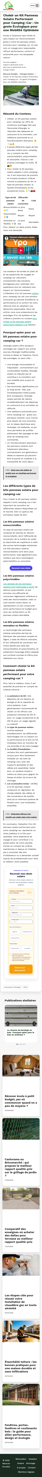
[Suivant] (34, 1023)
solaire (35, 293)
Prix (25, 987)
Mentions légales (26, 1472)
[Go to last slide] (7, 1023)
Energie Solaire (9, 70)
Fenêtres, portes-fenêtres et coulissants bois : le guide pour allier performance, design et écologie (21, 1431)
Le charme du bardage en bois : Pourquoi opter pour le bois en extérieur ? (20, 1032)
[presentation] (21, 1016)
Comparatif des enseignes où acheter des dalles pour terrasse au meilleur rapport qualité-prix (19, 1235)
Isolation (33, 1459)
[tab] (17, 1044)
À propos (21, 1467)
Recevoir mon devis (21, 568)
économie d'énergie (12, 987)
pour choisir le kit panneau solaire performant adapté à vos (20, 321)
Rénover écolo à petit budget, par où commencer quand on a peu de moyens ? (21, 1100)
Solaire (20, 1463)
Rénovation (21, 1459)
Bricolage (30, 1463)
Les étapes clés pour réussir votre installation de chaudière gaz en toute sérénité (21, 1302)
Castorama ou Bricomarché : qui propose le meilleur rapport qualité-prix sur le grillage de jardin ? (21, 1167)
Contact (32, 1467)
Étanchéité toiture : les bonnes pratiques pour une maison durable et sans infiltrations (21, 1366)
